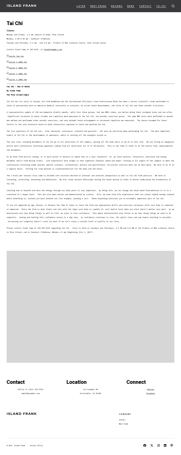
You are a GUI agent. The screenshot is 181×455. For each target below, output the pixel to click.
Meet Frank (98, 6)
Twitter (150, 389)
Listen (80, 6)
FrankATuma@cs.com (53, 49)
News (130, 6)
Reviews (117, 6)
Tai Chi (161, 6)
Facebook (150, 393)
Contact (145, 6)
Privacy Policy (36, 446)
